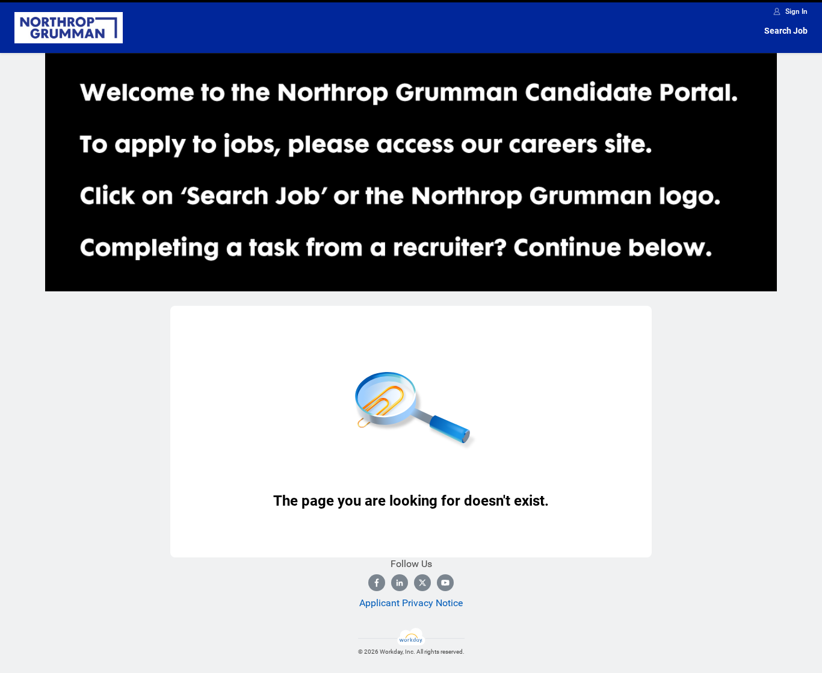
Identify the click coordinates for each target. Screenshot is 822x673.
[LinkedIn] (399, 582)
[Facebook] (376, 582)
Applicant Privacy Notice (411, 603)
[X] (422, 582)
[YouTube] (445, 582)
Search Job (786, 31)
